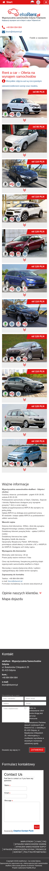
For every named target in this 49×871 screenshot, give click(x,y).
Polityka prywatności (35, 852)
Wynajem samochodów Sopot (31, 847)
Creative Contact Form (23, 831)
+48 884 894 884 (14, 27)
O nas (38, 841)
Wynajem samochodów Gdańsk (30, 844)
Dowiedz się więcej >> (11, 750)
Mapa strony (27, 841)
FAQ (44, 841)
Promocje (41, 849)
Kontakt (18, 852)
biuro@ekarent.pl (14, 32)
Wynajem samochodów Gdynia (18, 849)
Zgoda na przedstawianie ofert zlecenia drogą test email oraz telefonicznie (35, 713)
